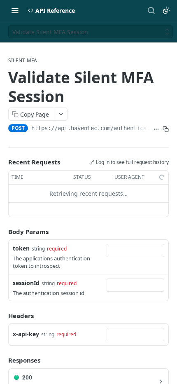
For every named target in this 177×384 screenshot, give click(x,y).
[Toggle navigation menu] (14, 10)
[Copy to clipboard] (166, 129)
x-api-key (26, 334)
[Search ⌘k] (151, 10)
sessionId (26, 283)
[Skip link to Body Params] (2, 231)
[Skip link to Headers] (2, 315)
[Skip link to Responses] (2, 360)
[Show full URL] (156, 129)
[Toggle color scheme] (166, 10)
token (21, 248)
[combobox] (135, 250)
